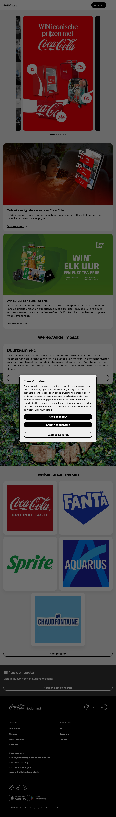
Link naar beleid (43, 410)
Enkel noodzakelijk (58, 424)
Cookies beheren (58, 434)
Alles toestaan (58, 416)
